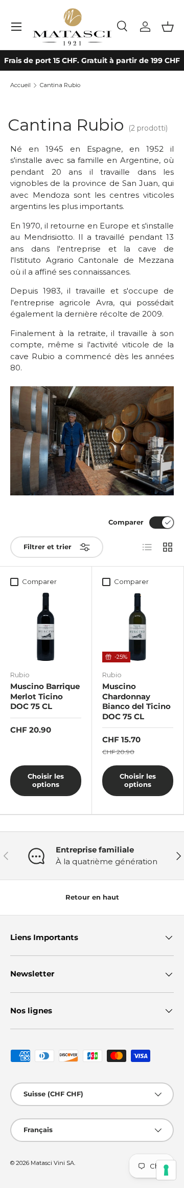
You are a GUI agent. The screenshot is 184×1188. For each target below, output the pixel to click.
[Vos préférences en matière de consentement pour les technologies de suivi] (166, 1170)
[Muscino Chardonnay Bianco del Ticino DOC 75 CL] (137, 626)
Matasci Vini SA (52, 1162)
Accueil (20, 85)
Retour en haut (92, 897)
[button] (167, 26)
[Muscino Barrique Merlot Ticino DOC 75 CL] (45, 626)
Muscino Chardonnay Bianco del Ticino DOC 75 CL (136, 701)
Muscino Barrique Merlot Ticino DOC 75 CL (45, 696)
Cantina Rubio (60, 85)
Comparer (126, 522)
